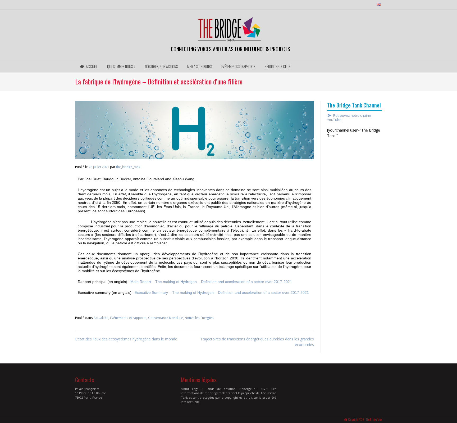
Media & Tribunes (199, 66)
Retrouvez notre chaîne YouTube (349, 117)
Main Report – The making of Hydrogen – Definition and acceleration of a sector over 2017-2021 (211, 282)
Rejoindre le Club (277, 66)
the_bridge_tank (128, 167)
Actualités (101, 318)
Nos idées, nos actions (161, 66)
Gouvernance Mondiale (165, 318)
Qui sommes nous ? (121, 66)
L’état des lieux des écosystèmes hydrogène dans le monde (126, 338)
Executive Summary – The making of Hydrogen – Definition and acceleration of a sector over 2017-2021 (222, 292)
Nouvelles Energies (199, 318)
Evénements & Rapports (238, 66)
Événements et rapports (128, 318)
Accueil (91, 66)
